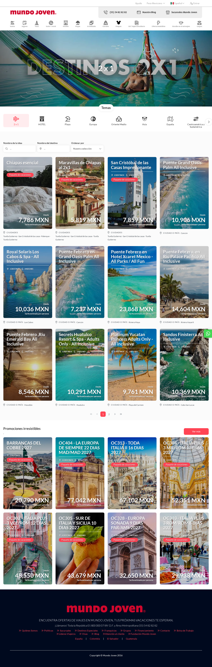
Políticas (48, 630)
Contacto (165, 630)
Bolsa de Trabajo (185, 630)
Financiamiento (145, 630)
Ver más (196, 431)
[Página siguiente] (115, 414)
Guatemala (131, 638)
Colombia (95, 638)
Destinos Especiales (87, 630)
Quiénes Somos (29, 630)
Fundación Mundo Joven (143, 633)
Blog (96, 633)
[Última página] (121, 414)
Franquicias (110, 630)
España (78, 638)
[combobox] (53, 148)
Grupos (127, 630)
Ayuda (138, 3)
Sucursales (65, 630)
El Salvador (113, 638)
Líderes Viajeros (67, 633)
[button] (208, 122)
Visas (85, 633)
